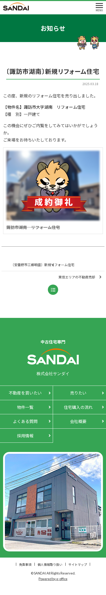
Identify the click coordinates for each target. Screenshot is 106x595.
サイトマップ (77, 564)
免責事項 (25, 564)
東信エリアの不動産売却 (76, 277)
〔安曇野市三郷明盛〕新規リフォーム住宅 (42, 264)
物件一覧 (25, 407)
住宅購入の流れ (78, 407)
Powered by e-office (53, 579)
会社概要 (78, 421)
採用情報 (25, 435)
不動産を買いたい (25, 393)
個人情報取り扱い (50, 564)
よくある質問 (25, 421)
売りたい (78, 393)
